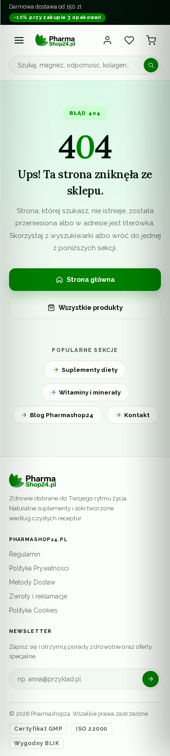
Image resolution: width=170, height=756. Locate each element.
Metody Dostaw (32, 582)
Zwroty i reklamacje (38, 596)
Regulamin (24, 554)
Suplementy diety (89, 369)
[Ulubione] (129, 40)
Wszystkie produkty (90, 307)
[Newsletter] (150, 679)
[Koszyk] (151, 40)
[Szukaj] (151, 65)
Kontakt (137, 414)
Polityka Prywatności (39, 568)
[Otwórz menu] (19, 40)
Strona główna (91, 279)
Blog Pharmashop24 (61, 414)
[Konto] (107, 40)
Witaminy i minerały (90, 392)
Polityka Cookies (33, 610)
